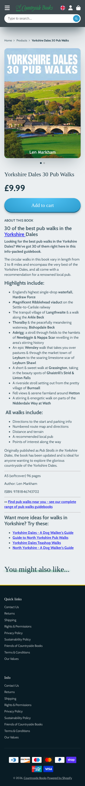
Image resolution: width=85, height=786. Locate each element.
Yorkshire (15, 234)
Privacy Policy (13, 633)
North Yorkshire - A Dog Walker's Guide (43, 547)
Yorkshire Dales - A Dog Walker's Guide (43, 532)
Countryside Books (35, 778)
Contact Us (11, 607)
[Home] (34, 7)
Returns (9, 613)
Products (22, 40)
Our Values (11, 659)
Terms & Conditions (17, 652)
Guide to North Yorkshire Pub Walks (40, 537)
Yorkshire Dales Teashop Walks (37, 542)
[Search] (76, 18)
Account (70, 7)
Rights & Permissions (17, 626)
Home (8, 40)
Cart (78, 7)
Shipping (10, 620)
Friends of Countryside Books (23, 646)
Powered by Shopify (59, 778)
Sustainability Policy (17, 639)
